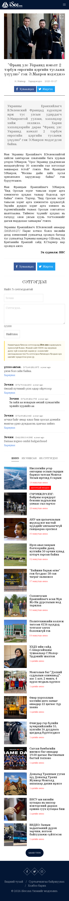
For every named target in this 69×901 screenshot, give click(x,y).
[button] (64, 4)
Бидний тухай (14, 881)
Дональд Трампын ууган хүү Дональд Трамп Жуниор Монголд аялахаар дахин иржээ (47, 778)
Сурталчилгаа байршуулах (46, 881)
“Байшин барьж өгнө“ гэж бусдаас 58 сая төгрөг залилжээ (44, 573)
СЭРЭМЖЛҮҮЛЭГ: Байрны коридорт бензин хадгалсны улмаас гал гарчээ (42, 499)
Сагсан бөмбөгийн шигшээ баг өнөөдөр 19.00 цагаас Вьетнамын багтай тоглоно (46, 753)
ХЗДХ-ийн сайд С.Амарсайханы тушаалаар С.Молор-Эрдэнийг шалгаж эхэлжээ (44, 651)
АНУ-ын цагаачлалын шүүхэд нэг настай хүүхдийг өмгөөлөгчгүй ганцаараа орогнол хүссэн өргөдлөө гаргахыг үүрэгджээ (45, 524)
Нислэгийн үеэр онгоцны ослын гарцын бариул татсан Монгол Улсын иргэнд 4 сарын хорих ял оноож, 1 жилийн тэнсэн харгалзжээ (46, 473)
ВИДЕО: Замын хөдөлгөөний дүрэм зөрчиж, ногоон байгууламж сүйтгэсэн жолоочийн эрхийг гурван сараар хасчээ (45, 829)
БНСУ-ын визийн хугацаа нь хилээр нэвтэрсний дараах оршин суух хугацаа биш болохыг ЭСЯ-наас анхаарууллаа (47, 804)
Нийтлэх (12, 334)
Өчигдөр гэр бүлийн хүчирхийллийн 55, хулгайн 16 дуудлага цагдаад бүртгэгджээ (44, 728)
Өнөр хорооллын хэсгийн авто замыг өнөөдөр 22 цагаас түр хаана (45, 702)
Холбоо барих (37, 885)
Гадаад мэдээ (35, 81)
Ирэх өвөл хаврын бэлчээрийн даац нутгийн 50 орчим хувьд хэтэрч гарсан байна (46, 549)
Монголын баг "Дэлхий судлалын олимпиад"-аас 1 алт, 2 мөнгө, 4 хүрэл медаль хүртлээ (45, 677)
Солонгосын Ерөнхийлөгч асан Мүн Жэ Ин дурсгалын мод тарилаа (45, 600)
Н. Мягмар (20, 81)
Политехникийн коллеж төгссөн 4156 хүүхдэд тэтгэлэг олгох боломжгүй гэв (46, 626)
